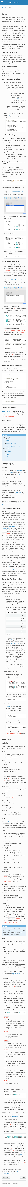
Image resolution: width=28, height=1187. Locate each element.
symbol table (11, 526)
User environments (11, 443)
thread (19, 503)
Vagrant (11, 115)
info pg (16, 494)
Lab (5, 7)
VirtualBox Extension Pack (16, 191)
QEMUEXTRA (15, 1116)
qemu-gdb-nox (9, 472)
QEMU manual (16, 973)
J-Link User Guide (15, 643)
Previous (6, 1177)
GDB (7, 454)
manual (8, 411)
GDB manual (9, 821)
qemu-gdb (19, 470)
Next (22, 1177)
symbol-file (5, 528)
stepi (9, 566)
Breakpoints (16, 569)
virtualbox (15, 90)
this (18, 99)
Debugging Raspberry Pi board (14, 446)
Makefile (8, 451)
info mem (18, 492)
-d (7, 486)
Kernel (8, 440)
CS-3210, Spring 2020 (15, 2)
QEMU (23, 35)
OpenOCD (8, 706)
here (10, 151)
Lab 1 (11, 640)
